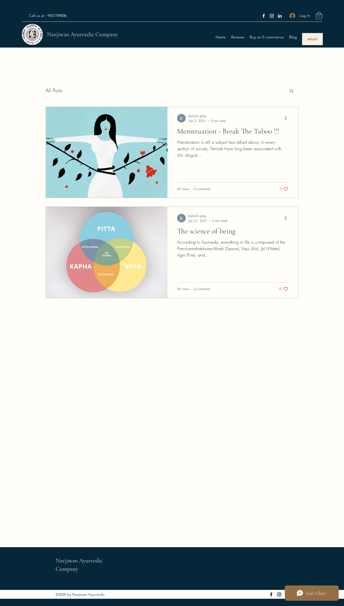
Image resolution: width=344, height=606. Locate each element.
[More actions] (287, 118)
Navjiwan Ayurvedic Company (82, 34)
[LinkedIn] (279, 16)
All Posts (54, 90)
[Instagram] (271, 16)
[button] (319, 16)
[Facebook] (263, 16)
